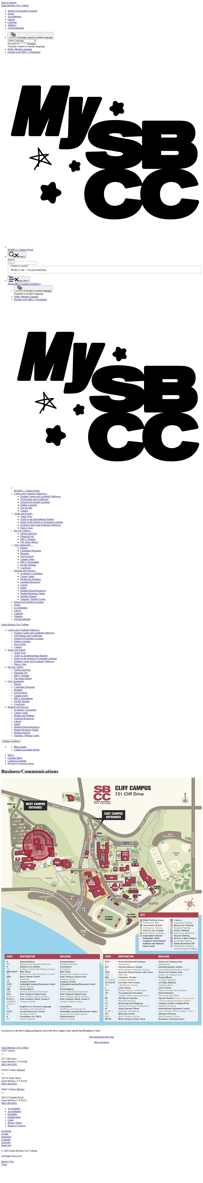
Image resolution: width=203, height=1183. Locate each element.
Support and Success (24, 570)
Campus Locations (17, 760)
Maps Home (20, 746)
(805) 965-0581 (9, 1064)
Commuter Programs (30, 550)
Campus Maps (15, 758)
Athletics (12, 25)
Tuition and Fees (28, 533)
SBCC (11, 755)
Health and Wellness (30, 579)
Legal (10, 1120)
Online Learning (28, 505)
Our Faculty (26, 508)
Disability (12, 1114)
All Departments (16, 28)
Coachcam (25, 567)
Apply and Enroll (22, 513)
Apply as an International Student (37, 519)
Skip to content (8, 2)
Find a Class (26, 527)
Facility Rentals (28, 565)
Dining (23, 547)
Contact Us (27, 283)
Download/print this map (101, 1037)
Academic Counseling (31, 573)
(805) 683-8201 (9, 1083)
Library (11, 19)
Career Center (27, 576)
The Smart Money (29, 542)
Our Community (22, 545)
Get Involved (26, 556)
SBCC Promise (28, 539)
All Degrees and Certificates (34, 499)
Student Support (28, 596)
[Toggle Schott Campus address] (2, 1073)
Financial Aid (27, 536)
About (11, 13)
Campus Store (27, 559)
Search (11, 259)
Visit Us (37, 283)
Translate (31, 43)
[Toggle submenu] (47, 494)
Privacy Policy (15, 1122)
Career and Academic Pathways (30, 493)
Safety (23, 587)
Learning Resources (30, 582)
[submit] (9, 275)
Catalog (24, 510)
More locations (101, 1042)
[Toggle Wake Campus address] (2, 1092)
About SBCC (14, 283)
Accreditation (14, 16)
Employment (14, 1117)
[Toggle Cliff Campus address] (2, 1054)
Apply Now (26, 516)
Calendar (12, 22)
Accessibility (14, 1108)
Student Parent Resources (33, 590)
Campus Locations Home (26, 749)
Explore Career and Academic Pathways (40, 496)
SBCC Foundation (29, 562)
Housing (24, 553)
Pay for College (22, 530)
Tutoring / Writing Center (33, 599)
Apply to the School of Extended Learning (41, 522)
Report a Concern (16, 1125)
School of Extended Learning (22, 11)
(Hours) (21, 1070)
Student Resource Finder (32, 593)
